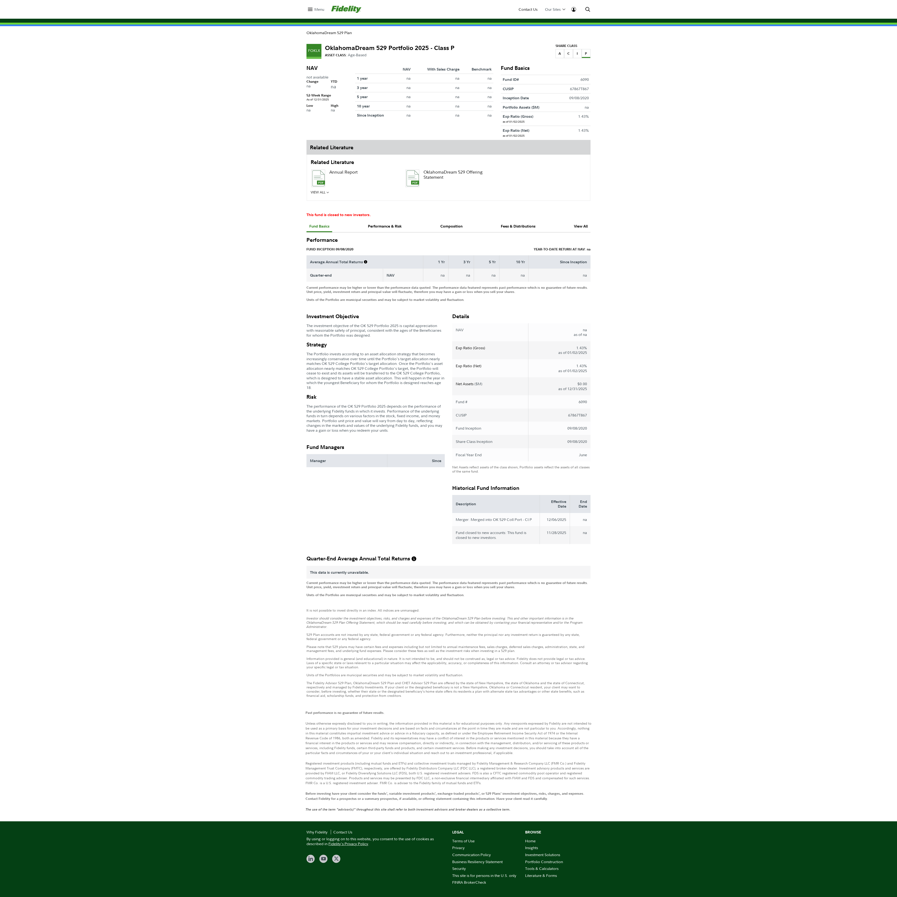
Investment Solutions (542, 854)
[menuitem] (316, 9)
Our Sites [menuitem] (553, 9)
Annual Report (343, 172)
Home (530, 841)
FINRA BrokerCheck (469, 882)
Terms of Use (463, 841)
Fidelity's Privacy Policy (348, 843)
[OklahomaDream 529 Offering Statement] (412, 178)
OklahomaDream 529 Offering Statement (453, 174)
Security (459, 868)
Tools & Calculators (542, 868)
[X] (336, 859)
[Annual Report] (318, 178)
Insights (531, 847)
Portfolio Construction (544, 861)
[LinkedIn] (310, 859)
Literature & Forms (541, 875)
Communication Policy (471, 854)
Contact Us (528, 9)
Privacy (458, 847)
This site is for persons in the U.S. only (484, 875)
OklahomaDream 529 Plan (329, 32)
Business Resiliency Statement (477, 861)
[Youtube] (323, 859)
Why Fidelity (316, 832)
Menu (319, 9)
